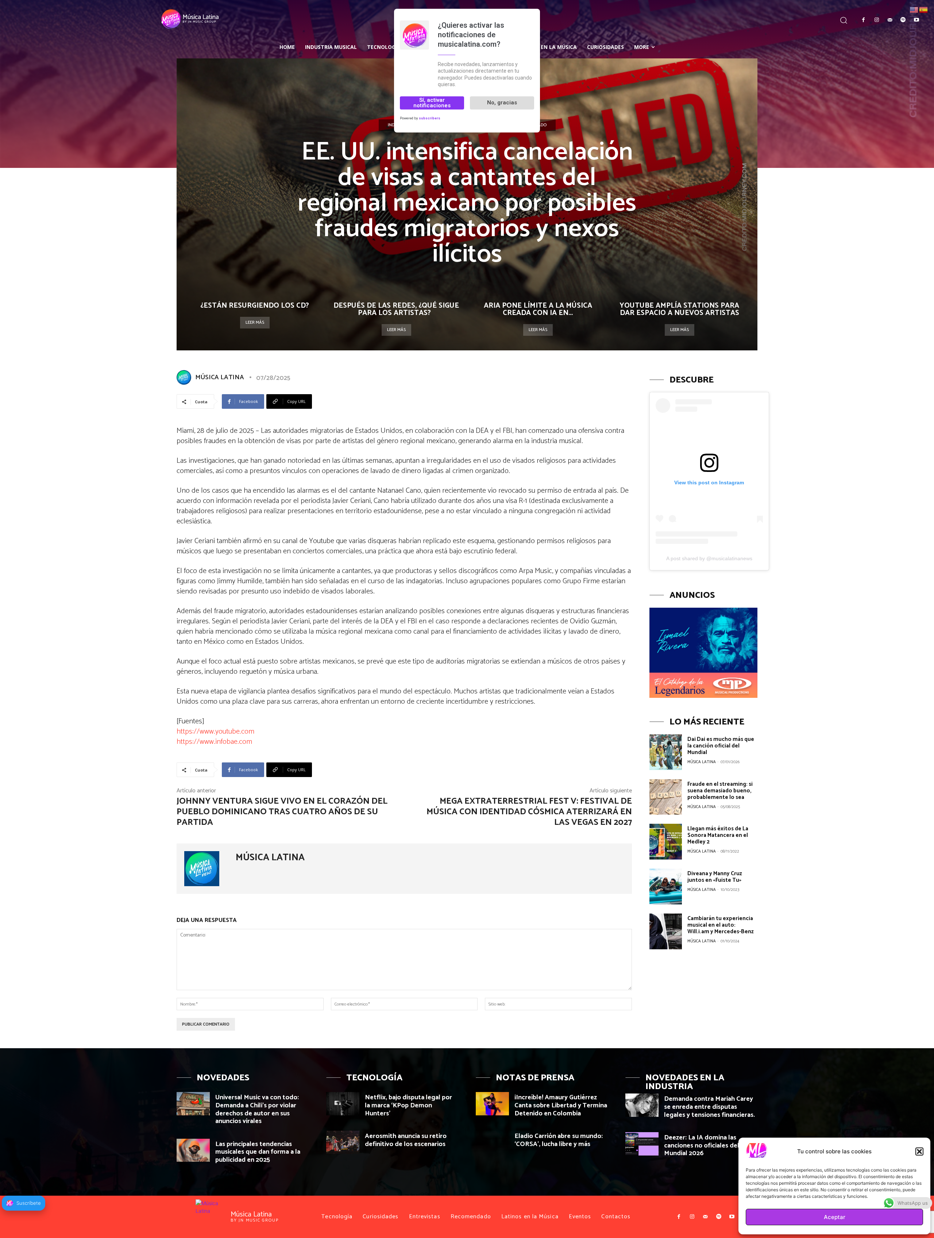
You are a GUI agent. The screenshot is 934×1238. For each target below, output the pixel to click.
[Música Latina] (115, 19)
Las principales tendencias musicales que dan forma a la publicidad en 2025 (257, 1152)
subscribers (429, 118)
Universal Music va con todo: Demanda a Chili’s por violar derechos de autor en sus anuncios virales (257, 1109)
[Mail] (889, 20)
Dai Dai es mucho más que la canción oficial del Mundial (720, 746)
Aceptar (834, 1217)
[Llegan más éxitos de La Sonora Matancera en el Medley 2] (665, 842)
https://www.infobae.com (214, 742)
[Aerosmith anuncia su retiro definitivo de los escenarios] (342, 1142)
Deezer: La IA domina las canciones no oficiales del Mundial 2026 (701, 1145)
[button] (919, 1151)
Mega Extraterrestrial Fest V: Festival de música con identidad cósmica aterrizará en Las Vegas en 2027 (529, 812)
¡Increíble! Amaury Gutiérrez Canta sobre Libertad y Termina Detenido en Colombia (560, 1105)
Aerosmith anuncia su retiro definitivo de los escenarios (406, 1140)
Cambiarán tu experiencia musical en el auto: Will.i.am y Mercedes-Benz (720, 925)
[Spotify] (903, 20)
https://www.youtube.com (215, 732)
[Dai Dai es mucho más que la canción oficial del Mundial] (665, 752)
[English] (914, 9)
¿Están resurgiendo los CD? (254, 306)
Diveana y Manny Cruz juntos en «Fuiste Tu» (714, 877)
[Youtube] (916, 20)
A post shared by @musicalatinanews (709, 558)
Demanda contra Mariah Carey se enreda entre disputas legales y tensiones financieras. (709, 1106)
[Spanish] (924, 9)
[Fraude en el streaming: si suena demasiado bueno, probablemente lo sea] (665, 797)
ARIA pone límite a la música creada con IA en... (538, 309)
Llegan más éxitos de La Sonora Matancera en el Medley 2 (717, 835)
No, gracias (502, 102)
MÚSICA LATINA (219, 377)
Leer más (255, 322)
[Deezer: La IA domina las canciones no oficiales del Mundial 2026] (642, 1143)
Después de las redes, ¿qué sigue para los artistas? (396, 309)
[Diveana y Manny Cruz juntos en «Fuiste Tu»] (665, 886)
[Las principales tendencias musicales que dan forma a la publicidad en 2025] (193, 1150)
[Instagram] (876, 20)
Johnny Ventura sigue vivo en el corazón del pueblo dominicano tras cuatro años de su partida (282, 812)
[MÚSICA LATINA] (185, 377)
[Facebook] (863, 20)
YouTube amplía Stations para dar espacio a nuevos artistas (679, 309)
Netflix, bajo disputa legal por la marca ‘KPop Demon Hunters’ (408, 1105)
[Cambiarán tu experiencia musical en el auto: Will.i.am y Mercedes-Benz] (665, 931)
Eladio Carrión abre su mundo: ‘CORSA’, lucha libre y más (558, 1140)
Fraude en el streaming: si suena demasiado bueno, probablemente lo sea (720, 791)
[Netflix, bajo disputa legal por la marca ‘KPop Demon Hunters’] (342, 1103)
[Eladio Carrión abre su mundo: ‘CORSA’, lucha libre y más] (492, 1142)
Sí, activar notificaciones (432, 103)
